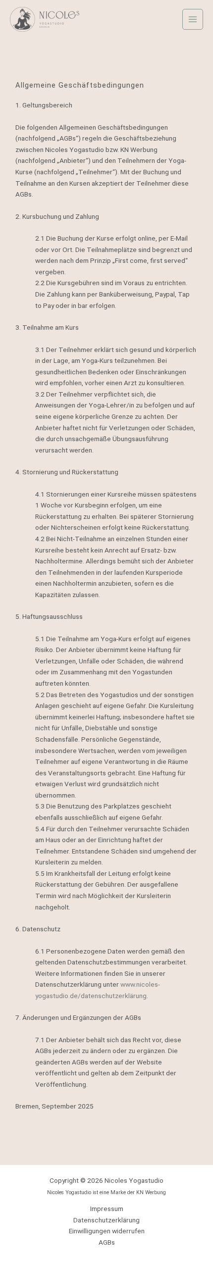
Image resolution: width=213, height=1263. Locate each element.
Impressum (106, 1208)
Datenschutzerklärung (106, 1220)
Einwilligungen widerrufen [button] (107, 1231)
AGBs (107, 1242)
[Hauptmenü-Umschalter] (193, 19)
